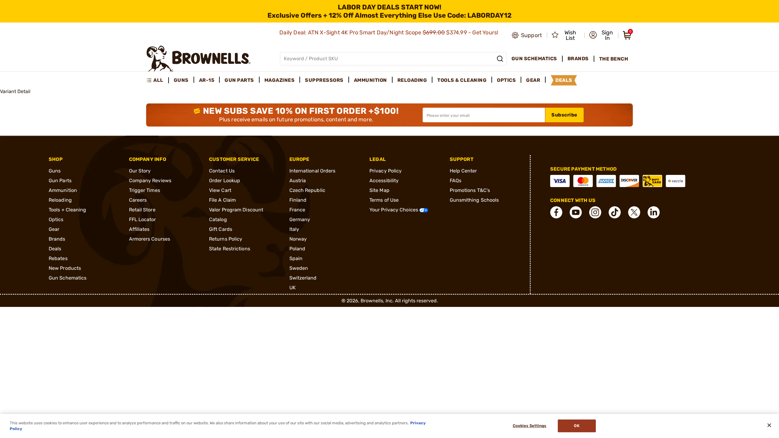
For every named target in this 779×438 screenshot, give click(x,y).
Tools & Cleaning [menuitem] (462, 80)
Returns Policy (225, 239)
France (297, 210)
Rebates (58, 258)
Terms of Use (384, 200)
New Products (65, 268)
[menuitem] (157, 80)
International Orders (312, 171)
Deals (55, 249)
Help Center (463, 171)
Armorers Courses (149, 239)
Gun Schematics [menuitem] (534, 58)
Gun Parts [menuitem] (239, 80)
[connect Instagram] (595, 212)
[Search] (500, 58)
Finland (298, 200)
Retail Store (142, 210)
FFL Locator (142, 219)
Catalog (218, 219)
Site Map (379, 190)
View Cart (220, 190)
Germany (299, 219)
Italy (294, 229)
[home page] (198, 58)
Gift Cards (220, 229)
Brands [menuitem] (578, 58)
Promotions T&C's (470, 190)
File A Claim (222, 200)
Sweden (298, 268)
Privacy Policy (385, 171)
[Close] (769, 425)
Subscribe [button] (564, 115)
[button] (601, 35)
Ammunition (63, 190)
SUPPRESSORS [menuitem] (324, 80)
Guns (55, 171)
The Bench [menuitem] (613, 59)
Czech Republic (307, 190)
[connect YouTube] (576, 212)
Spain (296, 258)
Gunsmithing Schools (474, 200)
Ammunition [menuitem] (370, 80)
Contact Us (222, 171)
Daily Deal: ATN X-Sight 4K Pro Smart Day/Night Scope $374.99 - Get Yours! (389, 32)
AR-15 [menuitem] (207, 80)
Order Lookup (224, 180)
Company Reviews (150, 180)
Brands (57, 239)
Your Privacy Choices (394, 210)
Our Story (140, 171)
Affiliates (139, 229)
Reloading (60, 200)
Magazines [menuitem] (279, 80)
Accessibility (384, 180)
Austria (297, 180)
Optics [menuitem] (506, 80)
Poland (297, 249)
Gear (54, 229)
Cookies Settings (530, 426)
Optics (56, 219)
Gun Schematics (67, 278)
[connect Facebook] (556, 212)
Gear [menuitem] (533, 80)
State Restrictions (229, 249)
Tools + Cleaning (67, 210)
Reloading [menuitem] (412, 80)
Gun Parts (60, 180)
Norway (298, 239)
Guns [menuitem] (181, 80)
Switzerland (303, 278)
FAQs (455, 180)
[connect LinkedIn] (654, 212)
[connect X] (634, 212)
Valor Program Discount (236, 210)
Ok (576, 426)
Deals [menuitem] (563, 80)
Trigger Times (144, 190)
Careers (138, 200)
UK (292, 287)
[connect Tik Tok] (615, 212)
